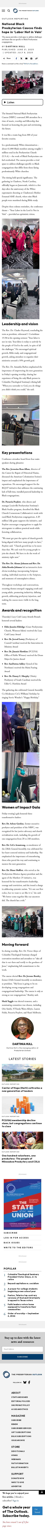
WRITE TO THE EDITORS (18, 1247)
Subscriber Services (21, 1428)
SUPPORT (17, 1473)
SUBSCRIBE (11, 1233)
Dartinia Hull (15, 46)
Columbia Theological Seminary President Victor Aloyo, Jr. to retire (23, 1277)
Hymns (14, 1455)
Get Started (37, 1511)
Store (15, 1446)
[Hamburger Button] (3, 10)
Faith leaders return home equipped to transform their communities (22, 1307)
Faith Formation (19, 1463)
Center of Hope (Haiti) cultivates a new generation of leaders (22, 1089)
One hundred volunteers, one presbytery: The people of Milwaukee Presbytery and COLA (21, 1158)
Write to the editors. (31, 64)
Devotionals (18, 1451)
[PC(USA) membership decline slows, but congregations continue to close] (22, 1106)
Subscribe (22, 1357)
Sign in (15, 1500)
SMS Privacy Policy (20, 1405)
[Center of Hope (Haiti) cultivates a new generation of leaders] (22, 1073)
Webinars (16, 1459)
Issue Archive (18, 1440)
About (16, 1392)
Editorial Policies (20, 1401)
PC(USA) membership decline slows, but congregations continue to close (22, 1123)
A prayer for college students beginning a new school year (23, 1290)
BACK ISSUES (12, 1242)
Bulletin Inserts (19, 1467)
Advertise (16, 1486)
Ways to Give (17, 1482)
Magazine (18, 1415)
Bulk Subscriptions (21, 1436)
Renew (14, 1424)
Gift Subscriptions (21, 1432)
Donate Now (17, 1478)
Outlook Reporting (15, 18)
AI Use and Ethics (19, 1409)
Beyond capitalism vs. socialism (23, 1283)
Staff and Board (19, 1397)
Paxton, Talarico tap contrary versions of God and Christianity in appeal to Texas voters (24, 1298)
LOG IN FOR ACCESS (16, 1238)
